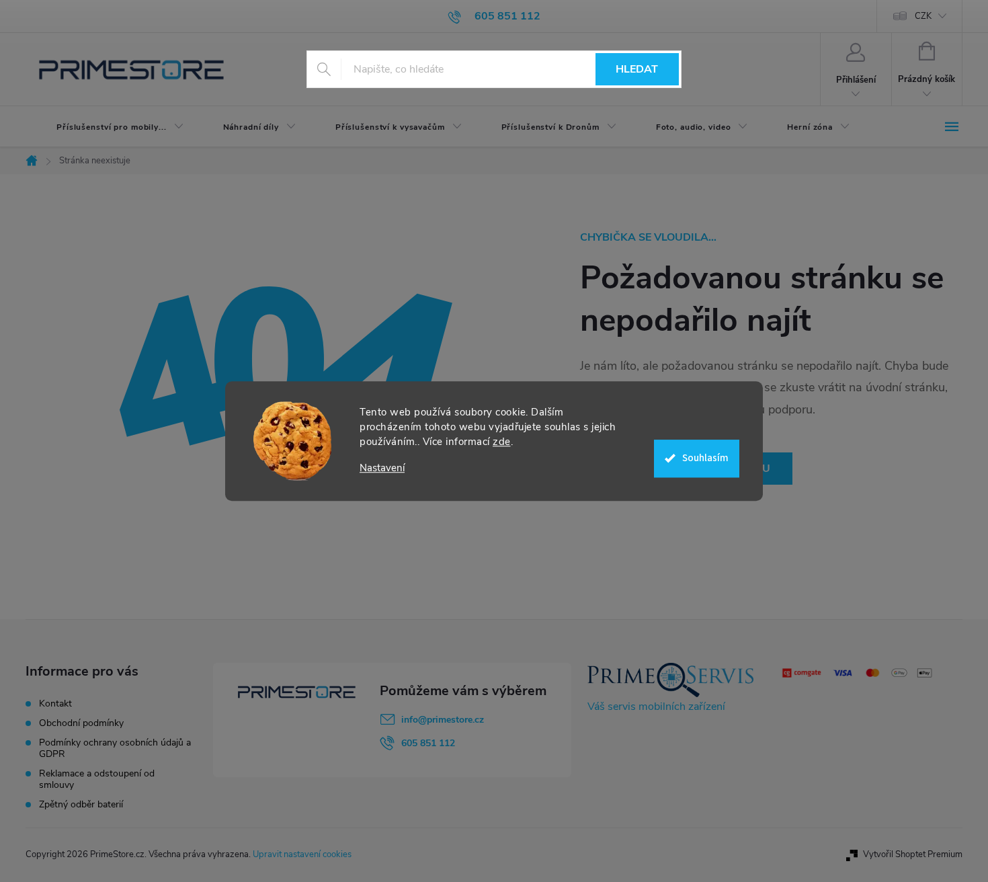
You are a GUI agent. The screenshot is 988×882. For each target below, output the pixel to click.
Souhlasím (705, 458)
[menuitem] (109, 127)
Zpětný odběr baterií (81, 804)
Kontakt (55, 703)
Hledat (637, 69)
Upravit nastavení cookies (302, 854)
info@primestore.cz (442, 719)
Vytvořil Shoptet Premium (912, 854)
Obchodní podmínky (81, 723)
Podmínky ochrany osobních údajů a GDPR (115, 748)
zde (502, 441)
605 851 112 (428, 743)
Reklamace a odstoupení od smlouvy (97, 779)
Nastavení (382, 468)
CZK (923, 16)
